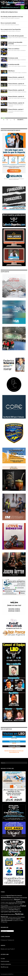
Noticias (19, 914)
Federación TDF (13, 903)
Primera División (21, 917)
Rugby (2, 918)
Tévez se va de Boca (13, 48)
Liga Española (4, 911)
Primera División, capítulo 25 (16, 83)
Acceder (3, 958)
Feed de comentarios (6, 964)
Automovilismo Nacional (5, 899)
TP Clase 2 (21, 920)
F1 (7, 903)
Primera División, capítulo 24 (16, 90)
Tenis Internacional (6, 920)
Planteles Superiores (13, 917)
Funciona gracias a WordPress (7, 974)
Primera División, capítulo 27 (16, 77)
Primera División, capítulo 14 (16, 103)
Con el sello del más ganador (16, 35)
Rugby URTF (7, 918)
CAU (21, 899)
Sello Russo (11, 71)
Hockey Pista (13, 910)
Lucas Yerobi (4, 914)
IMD (19, 909)
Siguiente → (21, 119)
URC (6, 922)
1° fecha (2, 895)
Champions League (4, 902)
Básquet (17, 899)
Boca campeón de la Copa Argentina (11, 29)
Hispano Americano (5, 909)
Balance (12, 899)
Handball (14, 908)
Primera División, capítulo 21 (16, 96)
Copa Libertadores (12, 902)
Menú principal (26, 7)
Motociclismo (11, 914)
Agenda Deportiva (11, 895)
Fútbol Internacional (6, 908)
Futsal (20, 903)
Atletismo (19, 895)
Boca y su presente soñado (8, 23)
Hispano (19, 908)
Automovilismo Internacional (19, 897)
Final (18, 903)
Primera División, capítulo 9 (15, 109)
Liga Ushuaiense (13, 911)
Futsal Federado (16, 906)
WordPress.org (4, 967)
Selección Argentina (15, 918)
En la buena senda (13, 58)
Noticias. (4, 917)
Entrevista (20, 902)
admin (9, 18)
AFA (5, 895)
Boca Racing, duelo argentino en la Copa (12, 16)
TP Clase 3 (3, 922)
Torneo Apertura (15, 920)
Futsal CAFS (10, 906)
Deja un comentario (15, 18)
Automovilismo (6, 897)
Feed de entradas (5, 961)
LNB (20, 911)
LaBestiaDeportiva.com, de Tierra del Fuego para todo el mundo (11, 7)
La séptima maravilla (13, 64)
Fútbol (23, 906)
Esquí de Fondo (4, 903)
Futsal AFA (4, 906)
